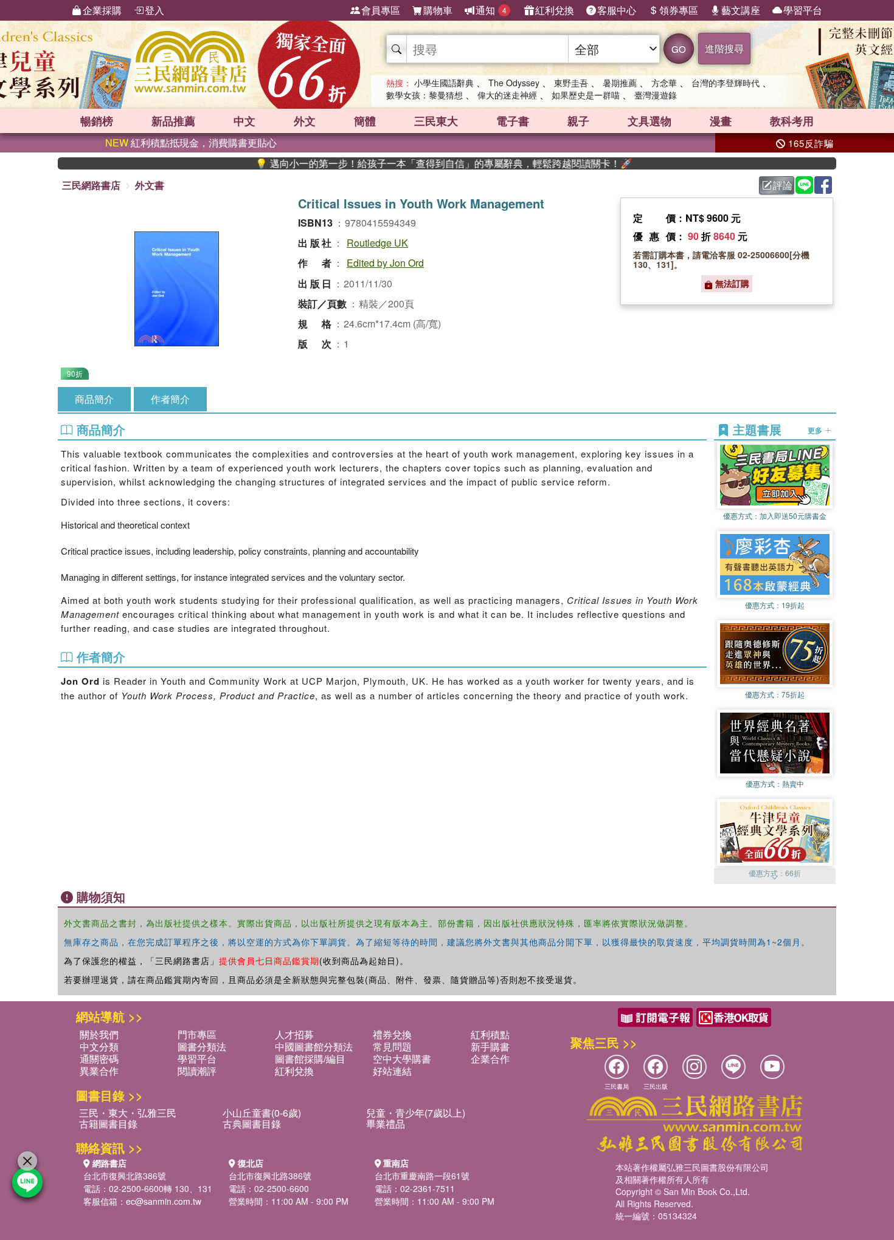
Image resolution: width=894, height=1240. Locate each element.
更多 (816, 430)
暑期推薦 (620, 83)
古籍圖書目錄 (108, 1124)
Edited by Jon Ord (385, 263)
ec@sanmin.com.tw (163, 1201)
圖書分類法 (202, 1046)
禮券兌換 (392, 1034)
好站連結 (392, 1071)
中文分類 (99, 1046)
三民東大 (436, 121)
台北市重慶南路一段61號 (422, 1176)
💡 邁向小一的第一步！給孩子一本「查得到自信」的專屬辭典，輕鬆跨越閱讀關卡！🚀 (400, 163)
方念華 (664, 83)
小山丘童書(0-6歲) (262, 1113)
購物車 (437, 10)
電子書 (512, 121)
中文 (244, 121)
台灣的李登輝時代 (725, 83)
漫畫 (721, 121)
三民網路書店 (91, 185)
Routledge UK (377, 243)
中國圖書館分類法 (314, 1046)
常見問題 (392, 1046)
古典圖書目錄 (252, 1124)
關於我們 (99, 1034)
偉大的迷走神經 (507, 95)
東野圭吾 (571, 83)
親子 (578, 121)
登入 (154, 10)
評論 (782, 185)
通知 (491, 10)
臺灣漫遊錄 (655, 95)
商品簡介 (94, 399)
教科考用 (792, 121)
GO (678, 49)
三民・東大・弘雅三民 (127, 1113)
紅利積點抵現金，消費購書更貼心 (191, 142)
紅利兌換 (554, 10)
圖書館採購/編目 (310, 1059)
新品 (173, 121)
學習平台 (802, 10)
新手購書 (490, 1046)
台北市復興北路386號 (124, 1176)
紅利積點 (490, 1034)
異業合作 (99, 1071)
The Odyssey (513, 83)
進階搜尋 (724, 48)
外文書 (149, 185)
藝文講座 (740, 10)
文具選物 (649, 121)
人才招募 (294, 1034)
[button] (775, 878)
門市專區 (197, 1034)
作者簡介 (170, 399)
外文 (305, 121)
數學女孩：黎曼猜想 (424, 95)
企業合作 (490, 1059)
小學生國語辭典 (444, 83)
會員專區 (380, 10)
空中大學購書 (402, 1059)
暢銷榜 (96, 121)
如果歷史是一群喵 (586, 95)
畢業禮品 (385, 1124)
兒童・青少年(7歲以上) (415, 1113)
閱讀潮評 (197, 1071)
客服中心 (616, 10)
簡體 (365, 121)
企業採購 (102, 10)
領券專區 (678, 10)
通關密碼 (99, 1059)
